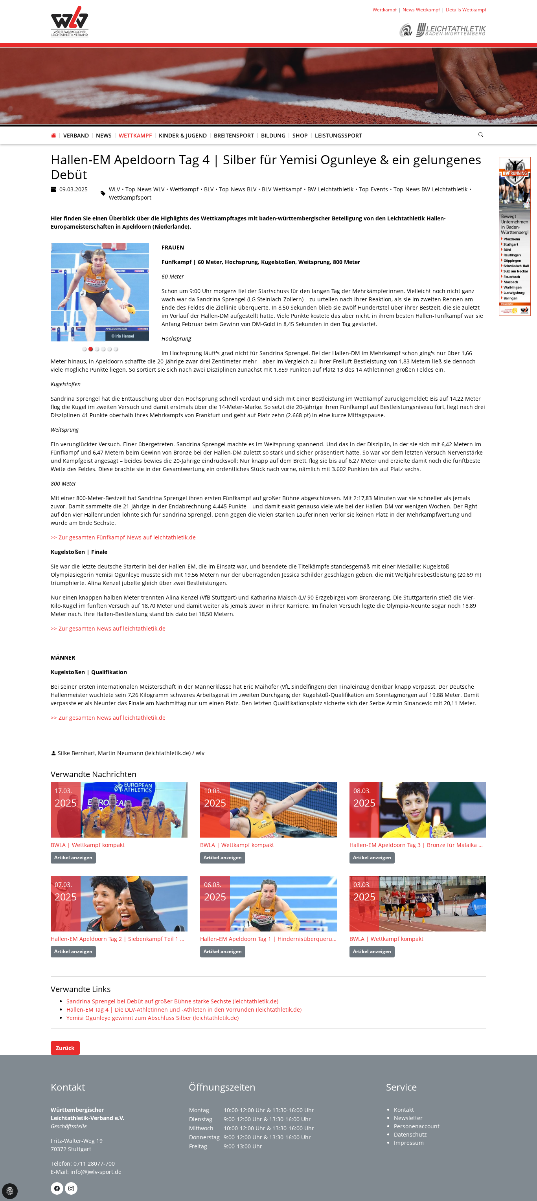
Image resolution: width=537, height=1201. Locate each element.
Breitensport (234, 135)
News (104, 135)
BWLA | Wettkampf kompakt (88, 845)
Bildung (273, 135)
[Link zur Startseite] (69, 21)
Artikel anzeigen (73, 857)
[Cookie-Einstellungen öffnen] (10, 1191)
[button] (76, 127)
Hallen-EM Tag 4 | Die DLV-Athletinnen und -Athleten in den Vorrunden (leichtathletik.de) (184, 1009)
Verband (76, 135)
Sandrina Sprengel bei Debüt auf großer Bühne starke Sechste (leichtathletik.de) (172, 1001)
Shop (300, 135)
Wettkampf (135, 135)
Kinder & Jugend (183, 135)
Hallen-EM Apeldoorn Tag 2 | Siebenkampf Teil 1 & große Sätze (119, 938)
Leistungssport (338, 135)
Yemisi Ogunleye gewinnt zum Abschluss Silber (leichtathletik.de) (152, 1017)
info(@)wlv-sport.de (95, 1171)
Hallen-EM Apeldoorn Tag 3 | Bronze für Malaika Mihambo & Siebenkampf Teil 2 (417, 845)
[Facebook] (57, 1188)
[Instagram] (71, 1188)
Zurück (65, 1048)
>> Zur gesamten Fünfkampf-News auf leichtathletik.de (124, 537)
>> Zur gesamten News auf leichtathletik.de (109, 628)
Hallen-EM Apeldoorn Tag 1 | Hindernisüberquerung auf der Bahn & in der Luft (268, 938)
